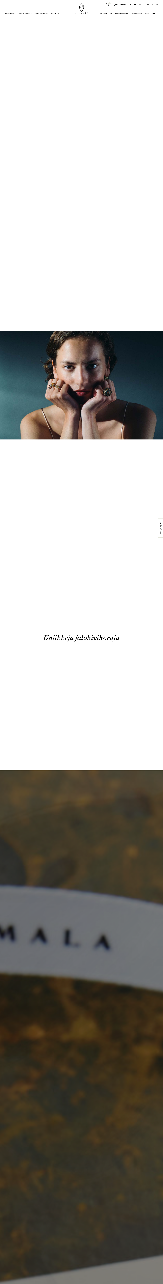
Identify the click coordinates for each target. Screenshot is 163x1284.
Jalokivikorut (25, 13)
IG (130, 5)
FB (135, 5)
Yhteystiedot (151, 13)
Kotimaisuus (106, 13)
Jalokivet (55, 13)
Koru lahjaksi (41, 13)
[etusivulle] (81, 8)
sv (152, 5)
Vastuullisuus (121, 13)
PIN (140, 5)
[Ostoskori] (107, 4)
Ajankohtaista (120, 5)
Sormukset (10, 13)
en (148, 5)
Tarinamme (136, 13)
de (156, 5)
